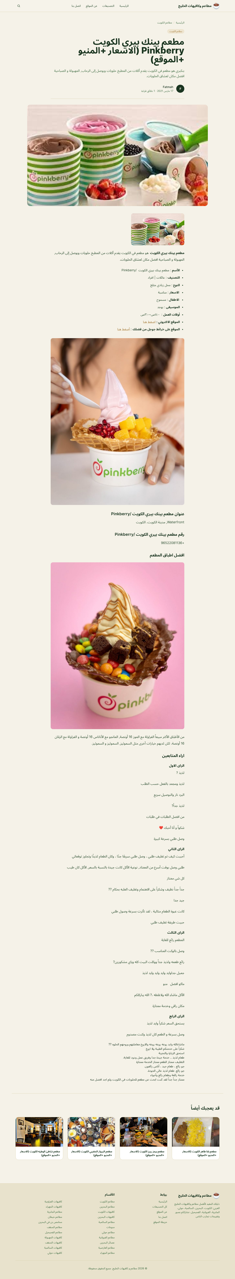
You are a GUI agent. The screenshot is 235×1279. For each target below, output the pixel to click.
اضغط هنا (149, 322)
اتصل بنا (76, 6)
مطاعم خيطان (55, 1216)
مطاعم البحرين (107, 1206)
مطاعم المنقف (54, 1227)
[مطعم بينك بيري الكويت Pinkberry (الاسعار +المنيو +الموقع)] (117, 229)
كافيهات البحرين (106, 1216)
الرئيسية (124, 6)
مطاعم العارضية (106, 1247)
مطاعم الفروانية (107, 1237)
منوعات (110, 1227)
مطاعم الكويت (164, 22)
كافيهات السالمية (53, 1247)
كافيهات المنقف (53, 1242)
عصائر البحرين (107, 1242)
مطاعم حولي (108, 1232)
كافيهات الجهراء (54, 1206)
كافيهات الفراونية (53, 1201)
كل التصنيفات (159, 1206)
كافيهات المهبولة (53, 1237)
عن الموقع (91, 6)
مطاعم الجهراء (107, 1252)
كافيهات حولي (55, 1252)
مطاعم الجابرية (54, 1211)
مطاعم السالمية (107, 1221)
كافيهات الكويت (106, 1211)
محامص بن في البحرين (50, 1221)
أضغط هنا (124, 329)
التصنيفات (108, 6)
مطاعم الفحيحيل (53, 1232)
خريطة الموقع (160, 1221)
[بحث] (18, 6)
